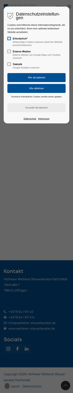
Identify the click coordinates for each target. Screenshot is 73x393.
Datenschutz (30, 118)
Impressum (43, 118)
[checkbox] (9, 38)
